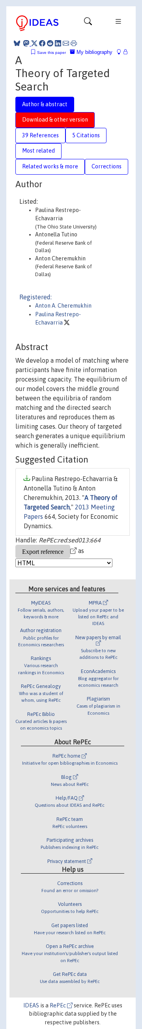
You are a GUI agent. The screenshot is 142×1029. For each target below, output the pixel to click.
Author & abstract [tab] (44, 104)
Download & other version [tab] (55, 119)
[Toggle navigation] (88, 23)
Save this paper (51, 52)
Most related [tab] (38, 151)
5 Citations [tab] (86, 135)
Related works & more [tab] (50, 166)
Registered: (35, 297)
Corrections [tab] (106, 166)
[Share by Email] (66, 43)
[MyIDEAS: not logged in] (121, 52)
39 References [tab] (40, 135)
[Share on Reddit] (50, 43)
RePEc (58, 1005)
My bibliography (93, 52)
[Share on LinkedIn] (58, 43)
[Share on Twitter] (34, 43)
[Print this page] (74, 43)
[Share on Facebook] (42, 43)
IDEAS (31, 1005)
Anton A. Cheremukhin (63, 305)
